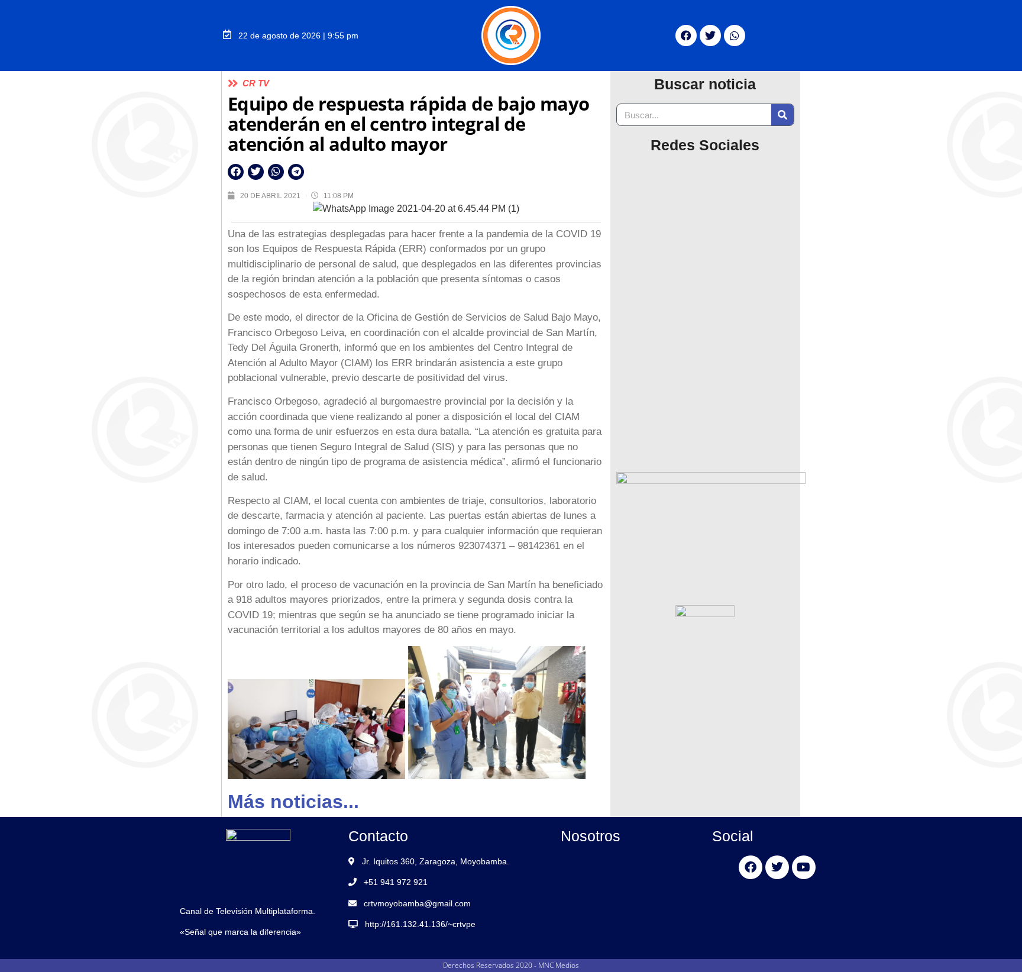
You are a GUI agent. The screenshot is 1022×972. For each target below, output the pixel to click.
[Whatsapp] (734, 35)
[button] (236, 172)
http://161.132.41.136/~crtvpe (420, 924)
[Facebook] (686, 35)
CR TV (255, 83)
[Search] (782, 114)
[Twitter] (710, 35)
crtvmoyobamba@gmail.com (417, 903)
